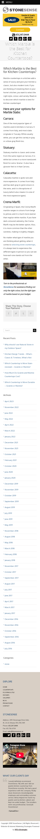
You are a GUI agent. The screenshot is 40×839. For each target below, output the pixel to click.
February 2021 (11, 460)
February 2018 (11, 554)
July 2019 (8, 513)
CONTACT (6, 706)
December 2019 (11, 484)
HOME (5, 687)
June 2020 (9, 472)
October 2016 (10, 631)
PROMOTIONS (8, 703)
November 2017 (11, 566)
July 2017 (8, 589)
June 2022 (9, 413)
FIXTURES (6, 695)
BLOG (5, 700)
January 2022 (10, 436)
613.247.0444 (22, 34)
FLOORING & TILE (8, 692)
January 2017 (10, 613)
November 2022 (12, 407)
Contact (20, 29)
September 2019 (12, 501)
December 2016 (11, 619)
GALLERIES (6, 698)
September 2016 (12, 637)
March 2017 (9, 607)
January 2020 (10, 478)
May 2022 (9, 419)
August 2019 (10, 507)
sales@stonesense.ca (15, 731)
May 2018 (9, 542)
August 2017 (10, 584)
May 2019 (9, 525)
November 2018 (11, 531)
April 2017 (9, 601)
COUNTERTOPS (8, 690)
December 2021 (11, 442)
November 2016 (11, 625)
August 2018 (10, 536)
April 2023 (9, 401)
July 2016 (8, 648)
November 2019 (11, 489)
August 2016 (10, 642)
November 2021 (11, 448)
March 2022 (10, 431)
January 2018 (10, 560)
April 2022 (9, 425)
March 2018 (10, 548)
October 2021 (10, 454)
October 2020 (10, 466)
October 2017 (10, 572)
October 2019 (10, 495)
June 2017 (8, 595)
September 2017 (12, 578)
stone (7, 664)
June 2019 (8, 519)
